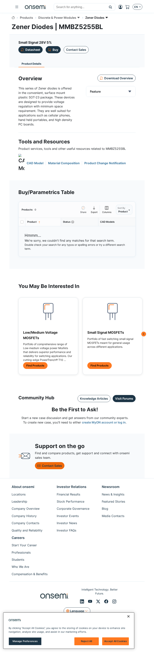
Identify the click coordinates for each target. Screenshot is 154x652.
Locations (19, 494)
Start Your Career (24, 545)
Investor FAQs (66, 530)
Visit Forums (124, 398)
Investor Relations (71, 487)
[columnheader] (43, 222)
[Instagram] (114, 601)
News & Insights (113, 494)
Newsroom (110, 487)
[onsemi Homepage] (35, 7)
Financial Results (68, 494)
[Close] (128, 616)
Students (18, 559)
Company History (24, 516)
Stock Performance (70, 501)
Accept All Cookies (115, 641)
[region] (68, 630)
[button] (110, 7)
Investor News (67, 523)
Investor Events (68, 516)
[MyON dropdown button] (121, 7)
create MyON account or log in (104, 422)
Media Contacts (113, 516)
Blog (105, 508)
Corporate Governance (73, 508)
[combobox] (80, 7)
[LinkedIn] (82, 601)
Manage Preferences (25, 641)
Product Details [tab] (31, 63)
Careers (18, 538)
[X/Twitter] (98, 601)
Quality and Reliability (27, 530)
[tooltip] (94, 209)
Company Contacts (25, 523)
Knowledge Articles (94, 398)
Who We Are (20, 567)
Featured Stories (113, 501)
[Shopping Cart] (129, 7)
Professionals (21, 552)
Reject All (86, 641)
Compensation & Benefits (30, 574)
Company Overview (26, 508)
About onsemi (23, 487)
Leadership (19, 501)
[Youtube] (90, 601)
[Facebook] (106, 601)
